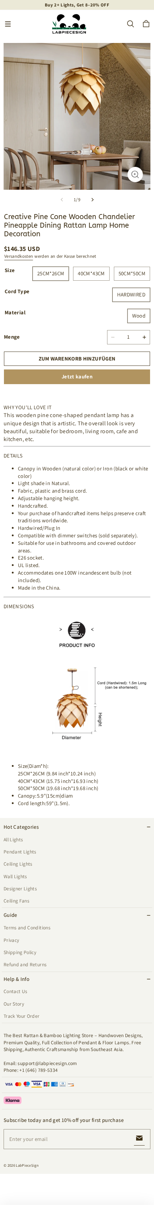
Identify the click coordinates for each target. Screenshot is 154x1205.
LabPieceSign (27, 1165)
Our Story (14, 1004)
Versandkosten (18, 256)
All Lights (13, 839)
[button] (8, 24)
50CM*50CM (132, 273)
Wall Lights (15, 876)
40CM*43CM (91, 273)
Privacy (11, 940)
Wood (139, 315)
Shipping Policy (20, 952)
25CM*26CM (50, 273)
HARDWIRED (131, 294)
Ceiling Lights (18, 864)
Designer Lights (20, 888)
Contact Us (15, 991)
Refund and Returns (25, 964)
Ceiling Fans (16, 900)
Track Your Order (22, 1016)
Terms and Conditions (27, 927)
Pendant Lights (20, 851)
